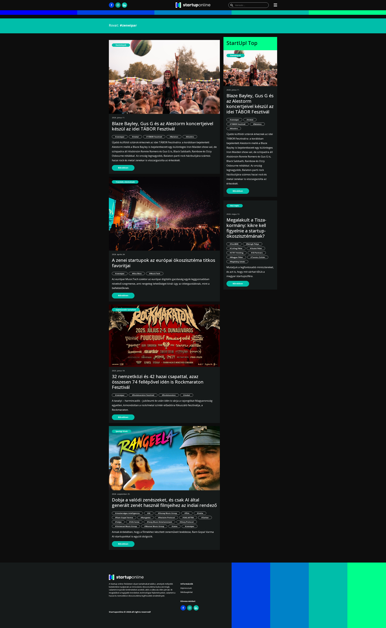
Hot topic (234, 206)
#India (200, 513)
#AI (148, 513)
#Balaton (174, 137)
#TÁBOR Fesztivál (154, 137)
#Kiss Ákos (137, 273)
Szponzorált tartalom (126, 310)
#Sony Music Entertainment (159, 522)
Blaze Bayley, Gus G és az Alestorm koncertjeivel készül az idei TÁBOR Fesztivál (162, 126)
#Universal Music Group (126, 526)
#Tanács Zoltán (257, 257)
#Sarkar (205, 517)
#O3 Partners (257, 253)
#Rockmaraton (169, 395)
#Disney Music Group (167, 513)
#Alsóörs (190, 137)
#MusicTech (154, 273)
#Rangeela (145, 517)
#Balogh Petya (252, 244)
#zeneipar (119, 137)
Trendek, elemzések (125, 182)
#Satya (118, 522)
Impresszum (186, 588)
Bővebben (123, 167)
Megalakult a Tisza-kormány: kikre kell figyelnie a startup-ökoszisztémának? (246, 228)
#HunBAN (234, 244)
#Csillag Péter (236, 248)
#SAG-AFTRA (188, 517)
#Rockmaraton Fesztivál (143, 395)
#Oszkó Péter (256, 248)
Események (121, 45)
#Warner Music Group (154, 526)
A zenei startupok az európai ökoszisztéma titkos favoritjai (163, 263)
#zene (174, 526)
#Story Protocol (187, 522)
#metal (135, 137)
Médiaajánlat (186, 592)
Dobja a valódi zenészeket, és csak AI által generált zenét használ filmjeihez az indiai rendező (164, 502)
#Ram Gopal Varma (124, 517)
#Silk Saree (134, 522)
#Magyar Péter (236, 257)
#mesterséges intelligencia (127, 513)
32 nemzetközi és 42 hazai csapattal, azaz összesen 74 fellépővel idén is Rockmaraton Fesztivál (157, 381)
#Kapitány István (237, 261)
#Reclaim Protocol (166, 517)
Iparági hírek (122, 431)
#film (186, 513)
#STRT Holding (236, 253)
